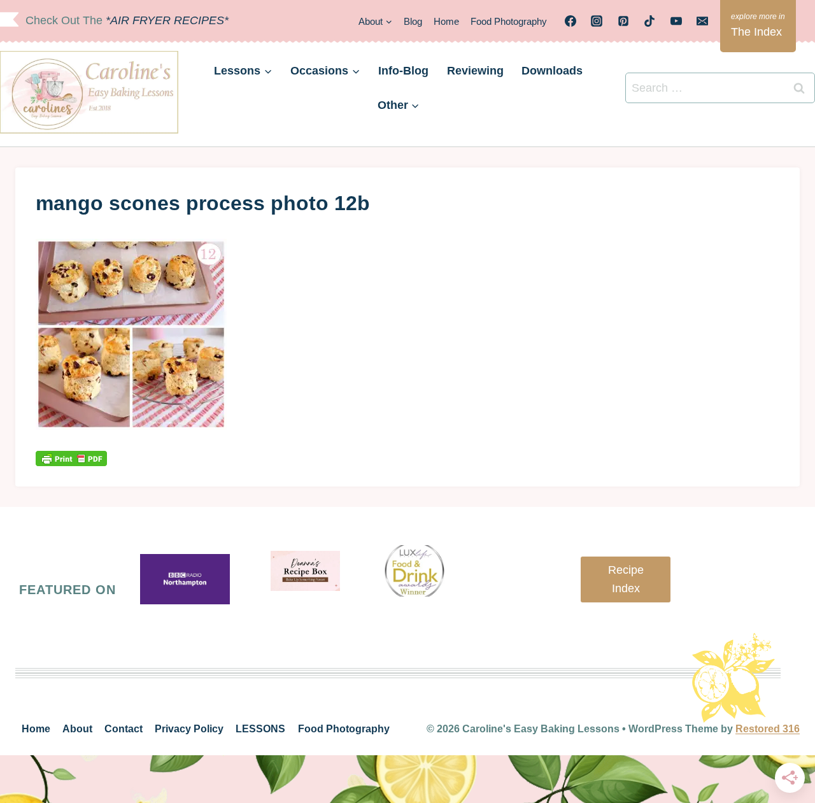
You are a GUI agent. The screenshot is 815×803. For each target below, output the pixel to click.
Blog (413, 21)
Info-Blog (403, 70)
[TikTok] (649, 21)
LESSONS (260, 728)
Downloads (552, 70)
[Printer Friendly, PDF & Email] (71, 458)
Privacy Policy (189, 728)
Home (446, 21)
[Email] (702, 21)
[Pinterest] (623, 21)
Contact (123, 728)
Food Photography (509, 21)
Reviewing (475, 70)
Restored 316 (767, 728)
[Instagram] (596, 21)
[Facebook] (570, 21)
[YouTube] (676, 21)
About (77, 728)
